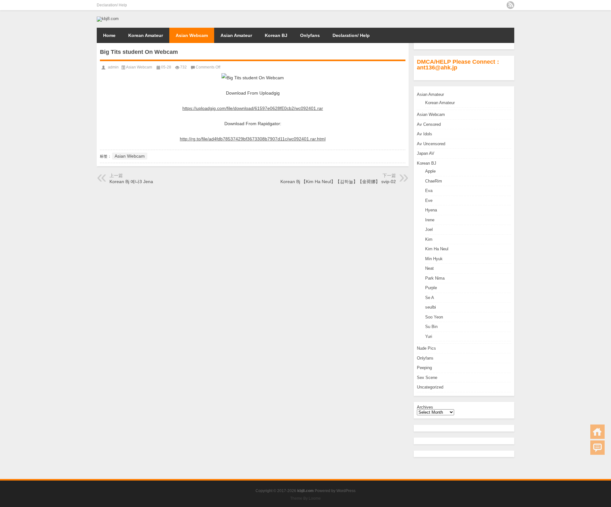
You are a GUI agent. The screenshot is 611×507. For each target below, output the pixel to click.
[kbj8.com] (108, 18)
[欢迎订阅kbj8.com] (510, 5)
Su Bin (431, 326)
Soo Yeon (434, 317)
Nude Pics (426, 348)
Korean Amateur (145, 35)
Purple (431, 287)
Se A (429, 297)
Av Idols (424, 134)
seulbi (430, 307)
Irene (429, 220)
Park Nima (435, 278)
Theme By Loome (305, 498)
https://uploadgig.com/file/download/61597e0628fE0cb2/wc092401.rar (252, 108)
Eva (428, 190)
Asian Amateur (236, 35)
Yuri (428, 336)
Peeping (424, 367)
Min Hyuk (434, 258)
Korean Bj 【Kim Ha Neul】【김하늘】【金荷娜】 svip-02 (338, 181)
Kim (428, 239)
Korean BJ (276, 35)
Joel (429, 229)
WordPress (345, 491)
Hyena (431, 210)
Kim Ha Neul (436, 248)
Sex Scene (427, 377)
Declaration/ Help (112, 5)
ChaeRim (433, 181)
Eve (428, 200)
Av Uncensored (431, 143)
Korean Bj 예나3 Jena (131, 181)
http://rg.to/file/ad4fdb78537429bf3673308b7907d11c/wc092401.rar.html (253, 138)
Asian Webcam (192, 35)
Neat (429, 268)
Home (109, 35)
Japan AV (425, 153)
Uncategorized (430, 387)
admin (113, 67)
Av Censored (429, 124)
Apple (430, 171)
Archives (425, 407)
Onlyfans (310, 35)
